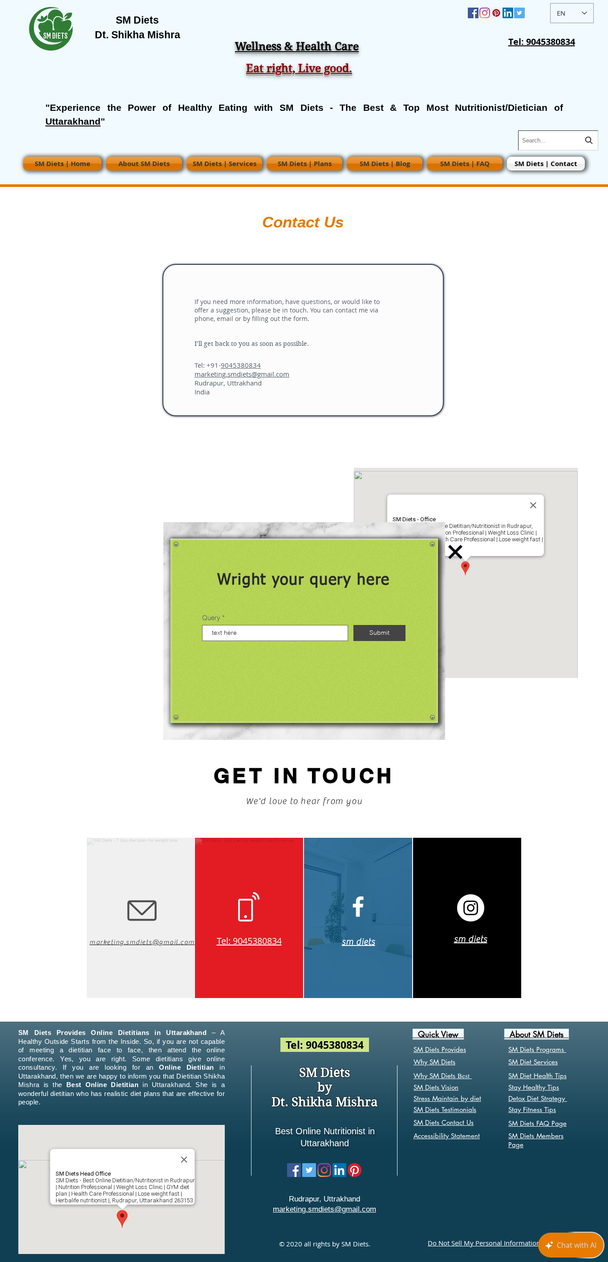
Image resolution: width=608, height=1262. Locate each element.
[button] (455, 552)
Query (211, 617)
